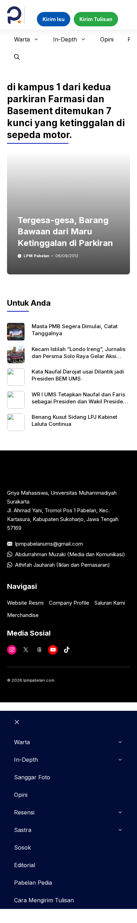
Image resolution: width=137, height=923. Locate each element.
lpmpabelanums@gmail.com (49, 543)
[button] (17, 57)
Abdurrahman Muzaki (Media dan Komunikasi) (70, 554)
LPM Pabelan (36, 255)
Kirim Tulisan (95, 19)
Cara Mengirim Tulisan (44, 900)
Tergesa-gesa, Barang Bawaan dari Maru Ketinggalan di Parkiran (65, 231)
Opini (106, 39)
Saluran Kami (109, 602)
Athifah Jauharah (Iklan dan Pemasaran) (62, 564)
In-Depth (65, 39)
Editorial (24, 865)
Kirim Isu (54, 19)
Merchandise (23, 615)
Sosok (22, 847)
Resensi (24, 812)
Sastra (22, 829)
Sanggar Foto (32, 777)
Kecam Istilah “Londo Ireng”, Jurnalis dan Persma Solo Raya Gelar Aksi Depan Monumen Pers (78, 356)
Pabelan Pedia (33, 882)
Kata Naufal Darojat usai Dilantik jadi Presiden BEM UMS (78, 375)
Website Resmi (25, 602)
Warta (22, 39)
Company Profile (69, 602)
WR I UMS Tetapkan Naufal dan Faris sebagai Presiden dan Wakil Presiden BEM (79, 401)
